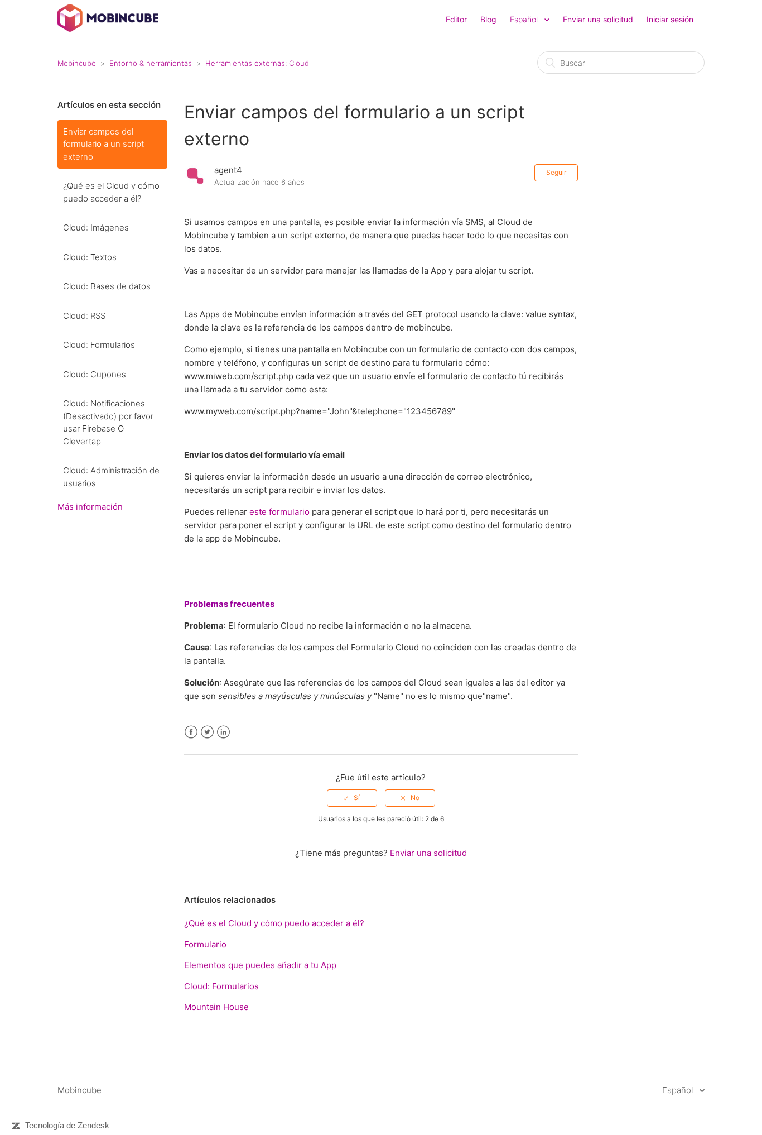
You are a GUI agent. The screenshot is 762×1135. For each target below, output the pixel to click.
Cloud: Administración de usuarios (111, 477)
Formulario (205, 944)
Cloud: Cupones (94, 374)
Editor (456, 19)
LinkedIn (223, 732)
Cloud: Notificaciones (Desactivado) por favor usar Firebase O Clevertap (108, 422)
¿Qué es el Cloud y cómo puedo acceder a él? (111, 192)
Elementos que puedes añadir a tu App (260, 965)
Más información (90, 506)
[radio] (352, 797)
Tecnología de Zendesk (67, 1125)
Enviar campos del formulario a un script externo (103, 144)
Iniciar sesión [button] (670, 19)
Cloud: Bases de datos (107, 286)
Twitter (207, 732)
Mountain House (216, 1007)
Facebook (191, 732)
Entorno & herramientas (150, 63)
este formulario (279, 511)
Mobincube (76, 63)
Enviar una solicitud (598, 19)
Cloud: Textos (90, 257)
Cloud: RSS (84, 315)
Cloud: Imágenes (96, 227)
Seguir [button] (556, 172)
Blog (488, 19)
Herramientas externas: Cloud (257, 63)
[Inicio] (107, 28)
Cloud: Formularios (99, 344)
